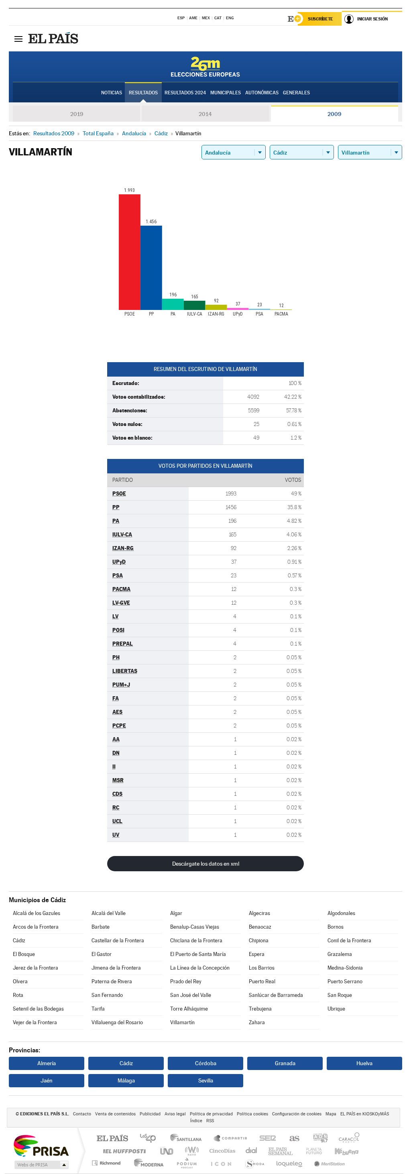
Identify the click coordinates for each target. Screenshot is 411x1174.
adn (317, 1139)
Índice (196, 1120)
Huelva (364, 1063)
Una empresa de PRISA (41, 1145)
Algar (176, 913)
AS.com (291, 1139)
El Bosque (24, 954)
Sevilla (205, 1080)
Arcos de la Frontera (36, 927)
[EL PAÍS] (54, 38)
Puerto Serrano (345, 981)
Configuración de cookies (296, 1114)
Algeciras (259, 913)
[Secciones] (18, 38)
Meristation (328, 1163)
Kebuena (339, 1151)
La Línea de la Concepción (200, 968)
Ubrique (336, 1009)
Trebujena (260, 1009)
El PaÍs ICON (221, 1163)
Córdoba (205, 1063)
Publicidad (150, 1114)
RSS (210, 1120)
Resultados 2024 (185, 93)
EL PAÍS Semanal (281, 1151)
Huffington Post (123, 1151)
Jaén (47, 1080)
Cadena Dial (252, 1151)
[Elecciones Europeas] (205, 66)
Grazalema (340, 954)
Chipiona (259, 941)
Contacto (82, 1114)
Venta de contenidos (115, 1114)
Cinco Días (221, 1151)
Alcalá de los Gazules (36, 913)
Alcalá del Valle (109, 913)
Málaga (126, 1080)
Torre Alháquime (189, 1009)
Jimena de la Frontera (116, 968)
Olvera (20, 981)
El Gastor (102, 954)
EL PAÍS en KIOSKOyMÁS (364, 1114)
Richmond (107, 1163)
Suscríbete (320, 19)
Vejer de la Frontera (35, 1022)
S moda (254, 1163)
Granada (285, 1063)
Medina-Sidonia (345, 968)
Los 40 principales (151, 1139)
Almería (46, 1063)
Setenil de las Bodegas (38, 1009)
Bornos (336, 927)
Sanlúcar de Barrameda (276, 995)
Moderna (147, 1163)
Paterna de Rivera (112, 981)
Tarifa (98, 1009)
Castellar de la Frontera (118, 941)
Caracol (347, 1139)
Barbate (101, 927)
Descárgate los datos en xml (205, 863)
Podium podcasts (186, 1163)
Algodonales (341, 913)
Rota (18, 995)
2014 (205, 114)
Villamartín (182, 1022)
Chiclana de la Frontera (196, 941)
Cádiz (19, 941)
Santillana (188, 1139)
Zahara (257, 1022)
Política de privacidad (211, 1114)
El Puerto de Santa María (198, 954)
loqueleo (290, 1163)
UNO (167, 1151)
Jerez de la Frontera (35, 968)
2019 (76, 114)
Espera (257, 954)
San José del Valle (190, 995)
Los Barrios (262, 968)
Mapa (331, 1114)
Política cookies (252, 1114)
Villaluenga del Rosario (117, 1022)
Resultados (143, 93)
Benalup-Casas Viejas (194, 927)
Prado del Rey (185, 981)
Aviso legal (175, 1114)
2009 (334, 114)
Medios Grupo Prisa (40, 1165)
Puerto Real (262, 981)
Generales (296, 93)
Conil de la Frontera (349, 941)
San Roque (340, 995)
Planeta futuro (311, 1151)
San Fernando (107, 995)
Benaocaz (260, 927)
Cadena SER (265, 1139)
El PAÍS (112, 1139)
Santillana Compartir (231, 1139)
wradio (190, 1151)
